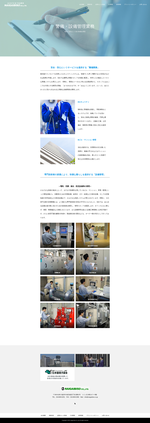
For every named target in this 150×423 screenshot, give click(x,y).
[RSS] (75, 403)
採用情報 (118, 4)
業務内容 (89, 4)
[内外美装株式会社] (15, 4)
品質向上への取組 (100, 4)
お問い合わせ (143, 4)
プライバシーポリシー (130, 4)
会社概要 (81, 4)
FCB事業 (110, 4)
